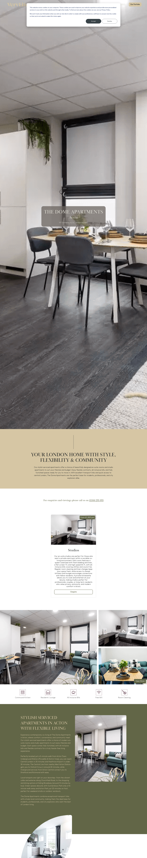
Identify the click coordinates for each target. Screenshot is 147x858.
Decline (109, 21)
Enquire (73, 592)
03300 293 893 (96, 500)
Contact (122, 4)
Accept (93, 21)
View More (140, 681)
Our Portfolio (135, 4)
